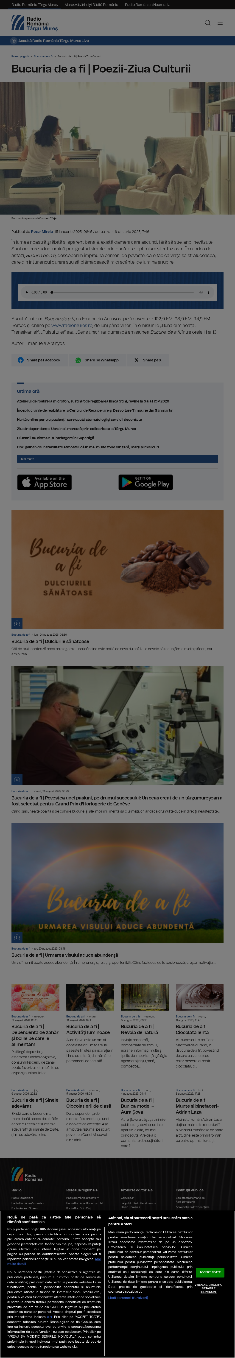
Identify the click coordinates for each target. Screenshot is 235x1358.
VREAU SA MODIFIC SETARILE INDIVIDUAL (208, 1288)
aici (49, 1317)
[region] (117, 1284)
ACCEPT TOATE (210, 1272)
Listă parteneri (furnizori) (128, 1297)
